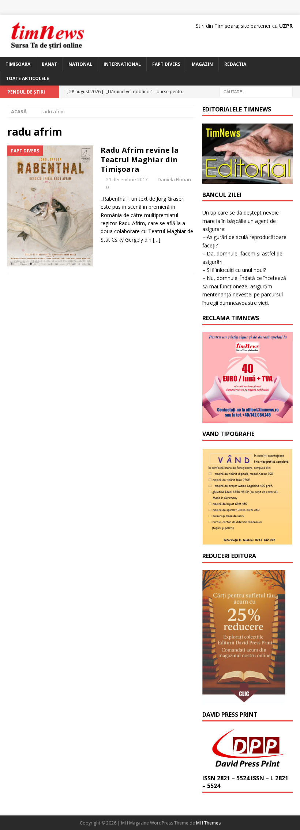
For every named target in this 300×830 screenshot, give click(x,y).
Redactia (235, 64)
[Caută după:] (256, 91)
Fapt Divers (166, 64)
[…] (156, 239)
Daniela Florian (174, 179)
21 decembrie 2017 (126, 179)
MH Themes (208, 823)
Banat (49, 64)
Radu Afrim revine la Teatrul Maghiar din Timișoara (140, 159)
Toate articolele (27, 78)
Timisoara (17, 64)
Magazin (202, 64)
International (122, 64)
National (80, 64)
